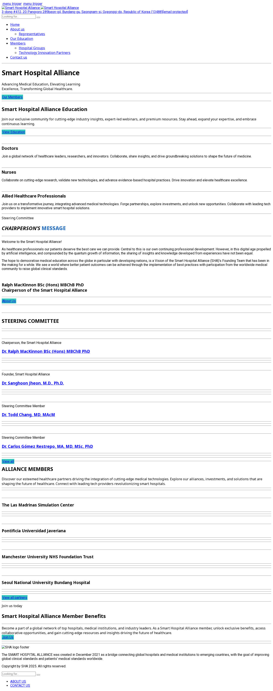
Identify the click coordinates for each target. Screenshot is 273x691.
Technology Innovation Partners (44, 52)
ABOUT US (18, 681)
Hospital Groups (32, 48)
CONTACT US (20, 686)
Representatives (32, 34)
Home (15, 24)
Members (18, 43)
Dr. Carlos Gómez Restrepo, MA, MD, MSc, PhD (47, 446)
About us (17, 29)
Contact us (18, 57)
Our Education (21, 38)
